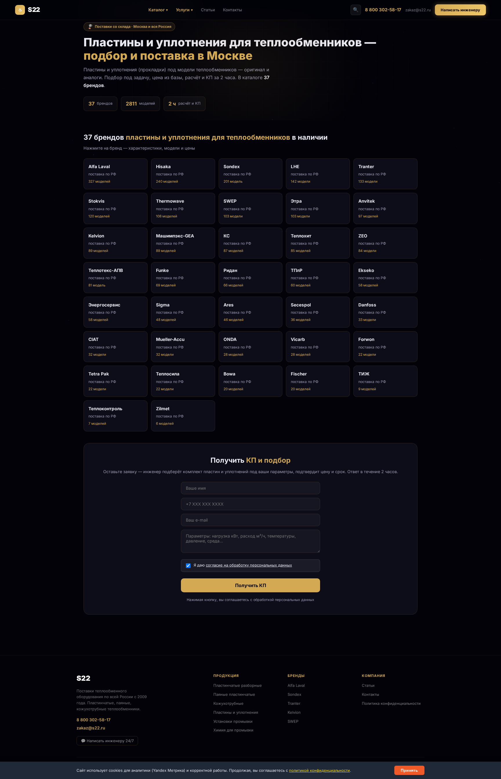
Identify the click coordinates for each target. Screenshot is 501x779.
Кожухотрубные (228, 703)
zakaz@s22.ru (418, 10)
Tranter (294, 703)
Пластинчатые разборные (237, 685)
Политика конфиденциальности (391, 703)
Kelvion (294, 712)
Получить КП (250, 585)
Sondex (294, 694)
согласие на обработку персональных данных (249, 565)
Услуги (183, 9)
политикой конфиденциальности (319, 770)
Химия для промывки (233, 730)
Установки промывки (233, 721)
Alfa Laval (296, 685)
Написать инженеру (460, 10)
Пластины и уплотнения (235, 712)
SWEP (293, 721)
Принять (409, 770)
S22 (29, 9)
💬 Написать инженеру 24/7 (107, 740)
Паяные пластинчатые (234, 694)
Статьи (208, 9)
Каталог (156, 9)
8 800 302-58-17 (383, 9)
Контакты (232, 9)
